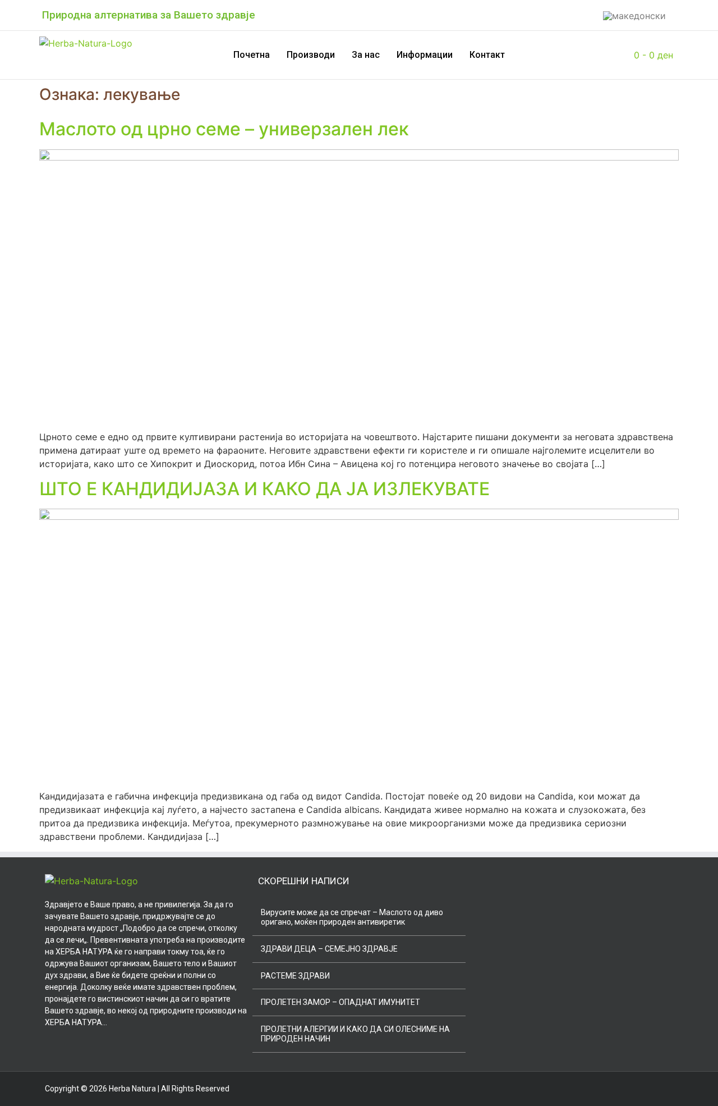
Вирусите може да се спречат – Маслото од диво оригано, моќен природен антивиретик (352, 917)
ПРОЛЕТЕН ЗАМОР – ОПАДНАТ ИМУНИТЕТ (340, 1002)
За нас (366, 54)
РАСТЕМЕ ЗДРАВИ (295, 975)
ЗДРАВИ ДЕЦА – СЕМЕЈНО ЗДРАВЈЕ (329, 948)
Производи (311, 54)
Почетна (251, 54)
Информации (425, 54)
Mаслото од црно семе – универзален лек (224, 129)
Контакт (487, 54)
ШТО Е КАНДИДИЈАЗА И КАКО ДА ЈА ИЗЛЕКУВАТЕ (264, 489)
